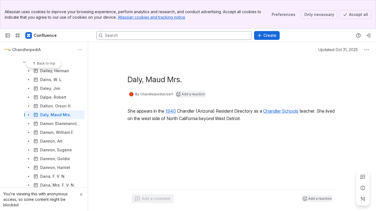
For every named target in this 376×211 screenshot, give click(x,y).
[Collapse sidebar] (7, 35)
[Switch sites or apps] (17, 35)
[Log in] (368, 35)
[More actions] (80, 49)
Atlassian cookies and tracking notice (151, 17)
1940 (170, 111)
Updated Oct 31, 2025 (338, 49)
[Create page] (362, 199)
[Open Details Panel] (362, 188)
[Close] (81, 194)
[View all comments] (362, 177)
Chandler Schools (280, 111)
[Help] (358, 35)
